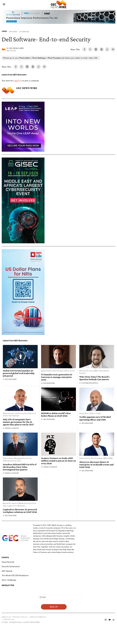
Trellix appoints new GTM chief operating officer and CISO (95, 418)
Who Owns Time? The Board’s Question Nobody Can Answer (94, 378)
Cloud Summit (8, 562)
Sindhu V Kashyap (12, 428)
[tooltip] (84, 49)
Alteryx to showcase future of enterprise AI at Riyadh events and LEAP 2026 (96, 464)
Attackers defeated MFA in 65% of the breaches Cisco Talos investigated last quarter (19, 467)
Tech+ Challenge (9, 580)
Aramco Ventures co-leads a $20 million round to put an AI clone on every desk (58, 461)
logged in (17, 80)
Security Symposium (11, 566)
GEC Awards (7, 571)
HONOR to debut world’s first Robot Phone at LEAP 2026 (56, 414)
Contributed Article (90, 383)
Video (4, 31)
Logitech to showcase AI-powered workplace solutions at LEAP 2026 (20, 510)
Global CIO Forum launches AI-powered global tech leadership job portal (18, 373)
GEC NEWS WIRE (16, 48)
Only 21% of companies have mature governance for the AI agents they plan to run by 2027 (18, 422)
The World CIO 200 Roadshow (15, 575)
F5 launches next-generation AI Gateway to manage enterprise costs (56, 377)
